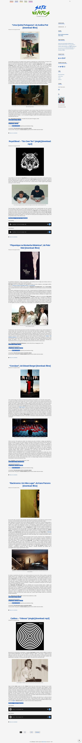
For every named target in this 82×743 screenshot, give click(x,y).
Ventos (41, 13)
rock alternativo (71, 47)
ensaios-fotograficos (72, 44)
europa (65, 46)
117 (31, 732)
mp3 (70, 46)
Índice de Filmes (16, 125)
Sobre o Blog (60, 35)
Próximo (37, 732)
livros (25, 1)
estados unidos (61, 46)
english (16, 123)
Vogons (59, 77)
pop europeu (60, 47)
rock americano (67, 48)
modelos (68, 46)
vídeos (21, 1)
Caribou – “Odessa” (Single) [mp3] (16, 703)
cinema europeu (64, 44)
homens (31, 1)
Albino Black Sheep (61, 74)
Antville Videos (60, 76)
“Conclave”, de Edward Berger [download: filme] (30, 366)
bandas (66, 43)
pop (75, 46)
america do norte (61, 43)
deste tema (44, 741)
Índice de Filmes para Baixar (63, 34)
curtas (68, 44)
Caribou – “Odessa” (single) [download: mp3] (30, 618)
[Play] (50, 224)
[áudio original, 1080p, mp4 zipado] (17, 461)
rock (66, 47)
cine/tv (16, 1)
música (11, 1)
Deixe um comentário (13, 133)
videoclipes (60, 50)
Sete (41, 7)
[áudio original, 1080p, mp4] (15, 119)
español (16, 348)
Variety (47, 335)
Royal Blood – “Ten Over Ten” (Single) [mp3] (18, 218)
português (11, 123)
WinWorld (59, 79)
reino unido (63, 47)
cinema (69, 43)
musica (73, 46)
